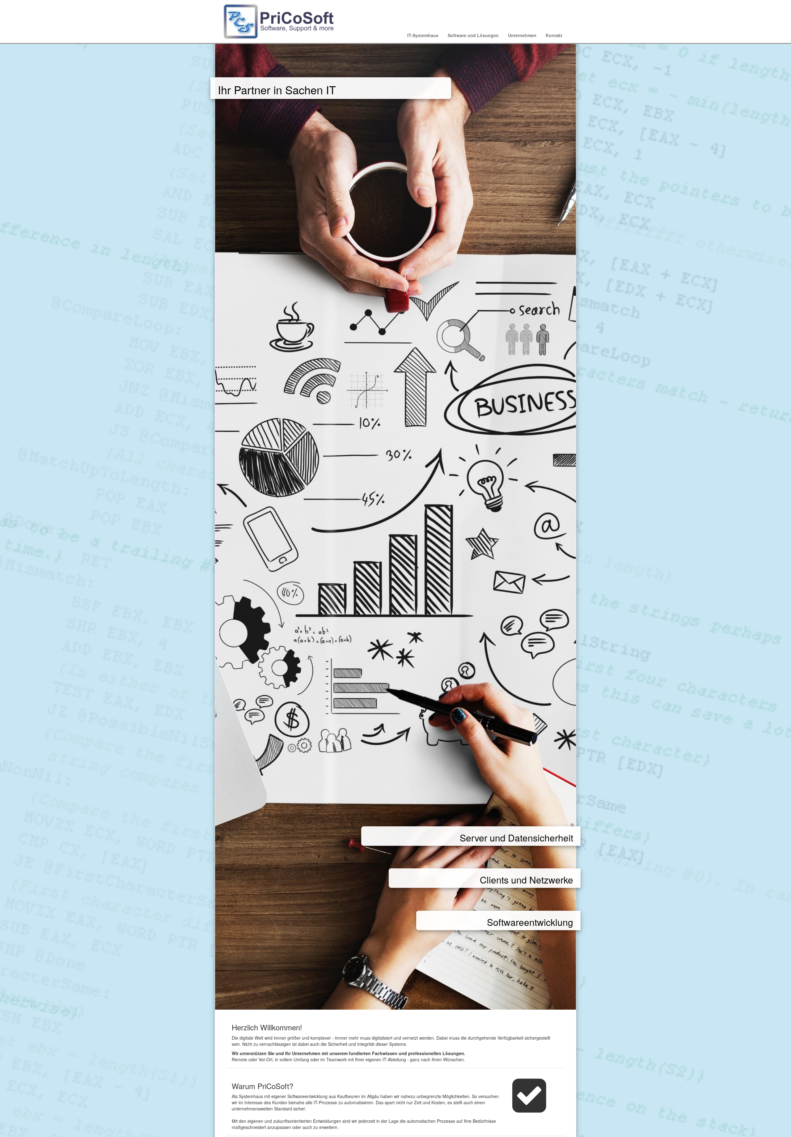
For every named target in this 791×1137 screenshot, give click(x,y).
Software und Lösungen (473, 35)
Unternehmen (522, 35)
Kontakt (554, 35)
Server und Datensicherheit (516, 837)
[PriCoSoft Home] (281, 20)
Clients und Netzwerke (526, 879)
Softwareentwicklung (530, 922)
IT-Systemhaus (422, 35)
